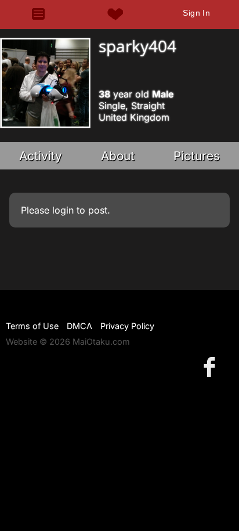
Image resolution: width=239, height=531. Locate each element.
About (118, 156)
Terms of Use (32, 326)
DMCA (79, 326)
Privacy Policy (127, 326)
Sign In (196, 12)
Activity (40, 156)
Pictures (196, 156)
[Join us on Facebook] (211, 366)
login (63, 210)
